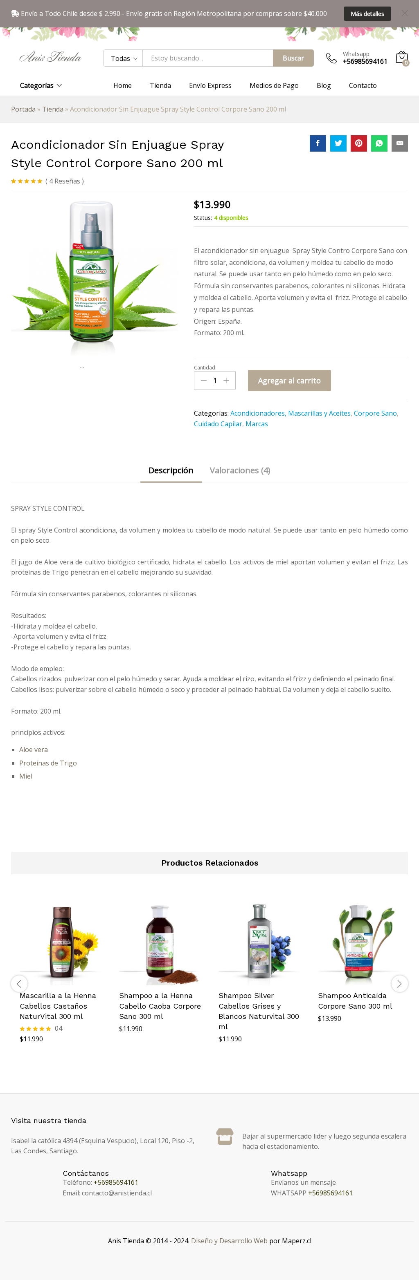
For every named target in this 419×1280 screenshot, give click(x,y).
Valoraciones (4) (240, 470)
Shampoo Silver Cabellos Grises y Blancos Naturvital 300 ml (259, 1011)
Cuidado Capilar (218, 423)
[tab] (171, 474)
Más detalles (367, 14)
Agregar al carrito (289, 380)
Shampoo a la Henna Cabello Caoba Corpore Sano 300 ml (160, 1005)
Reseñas (64, 181)
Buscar (293, 58)
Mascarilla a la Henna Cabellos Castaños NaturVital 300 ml (58, 1005)
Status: (203, 218)
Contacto (363, 85)
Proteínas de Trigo (48, 763)
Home (122, 85)
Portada (23, 109)
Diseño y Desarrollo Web (229, 1240)
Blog (324, 85)
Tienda (160, 85)
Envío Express (210, 85)
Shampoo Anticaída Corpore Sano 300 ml (355, 1000)
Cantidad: (205, 367)
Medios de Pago (274, 85)
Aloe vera (33, 749)
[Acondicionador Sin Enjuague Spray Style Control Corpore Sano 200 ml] (318, 143)
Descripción (171, 470)
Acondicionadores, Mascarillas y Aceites (290, 413)
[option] (60, 984)
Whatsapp (356, 54)
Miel (25, 776)
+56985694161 (116, 1182)
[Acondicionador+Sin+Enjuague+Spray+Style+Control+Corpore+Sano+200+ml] (338, 143)
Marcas (257, 423)
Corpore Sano (375, 413)
